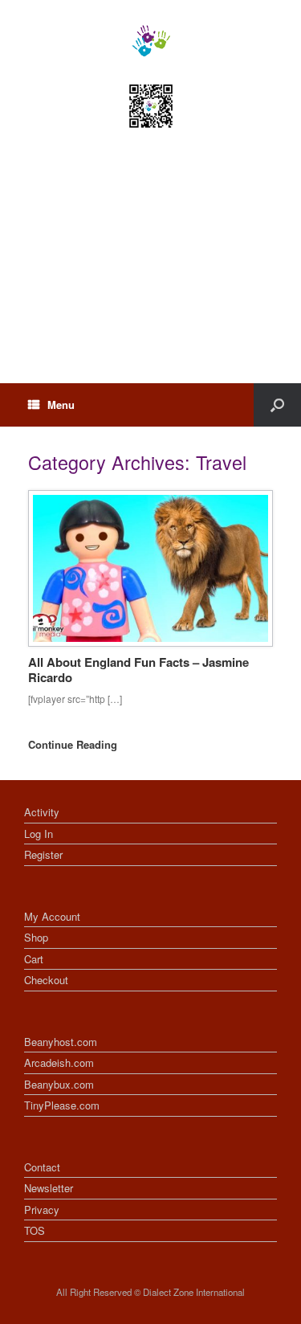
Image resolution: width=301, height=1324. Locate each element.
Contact (42, 1167)
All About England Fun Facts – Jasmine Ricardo (138, 670)
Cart (33, 958)
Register (43, 854)
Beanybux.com (59, 1084)
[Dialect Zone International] (150, 41)
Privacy (41, 1209)
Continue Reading (74, 744)
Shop (36, 937)
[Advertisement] (150, 270)
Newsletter (48, 1187)
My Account (52, 916)
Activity (41, 811)
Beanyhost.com (60, 1041)
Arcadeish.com (59, 1062)
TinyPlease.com (62, 1105)
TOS (34, 1230)
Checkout (46, 979)
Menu (61, 404)
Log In (38, 833)
